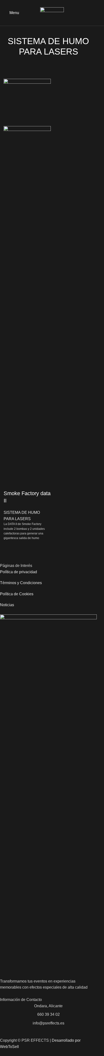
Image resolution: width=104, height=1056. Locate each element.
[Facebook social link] (92, 13)
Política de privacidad (18, 572)
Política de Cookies (16, 594)
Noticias (7, 605)
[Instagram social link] (97, 13)
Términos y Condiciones (21, 583)
